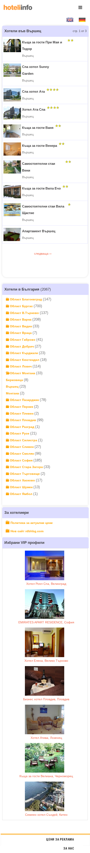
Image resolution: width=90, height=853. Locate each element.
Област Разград (22, 427)
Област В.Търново (24, 313)
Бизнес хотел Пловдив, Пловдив (46, 699)
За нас (68, 848)
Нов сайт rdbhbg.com (26, 531)
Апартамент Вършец (38, 231)
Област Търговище (25, 473)
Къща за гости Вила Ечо (41, 188)
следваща (41, 253)
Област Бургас (21, 306)
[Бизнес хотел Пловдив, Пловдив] (44, 681)
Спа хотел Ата (33, 91)
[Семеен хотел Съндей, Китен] (44, 796)
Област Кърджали (24, 353)
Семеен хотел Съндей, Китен (46, 814)
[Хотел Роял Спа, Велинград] (44, 565)
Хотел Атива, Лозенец (46, 738)
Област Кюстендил (24, 360)
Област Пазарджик (24, 400)
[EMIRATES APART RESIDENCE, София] (44, 604)
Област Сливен (22, 447)
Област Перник (21, 406)
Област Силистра (23, 440)
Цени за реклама (60, 839)
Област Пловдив (23, 420)
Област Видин (21, 326)
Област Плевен (21, 413)
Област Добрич (22, 346)
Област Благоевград (26, 299)
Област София (21, 460)
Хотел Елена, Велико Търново (46, 660)
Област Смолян (22, 453)
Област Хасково (22, 480)
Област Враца (21, 333)
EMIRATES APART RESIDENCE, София (46, 622)
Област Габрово (22, 339)
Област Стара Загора (26, 467)
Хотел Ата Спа (33, 109)
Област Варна (20, 319)
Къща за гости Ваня (38, 127)
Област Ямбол (21, 494)
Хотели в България (21, 289)
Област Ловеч (21, 366)
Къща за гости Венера (39, 145)
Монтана (13, 393)
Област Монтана (22, 373)
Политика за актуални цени (31, 523)
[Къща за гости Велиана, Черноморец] (44, 758)
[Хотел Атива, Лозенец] (44, 719)
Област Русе (19, 433)
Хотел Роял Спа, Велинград (46, 583)
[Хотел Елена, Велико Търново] (44, 642)
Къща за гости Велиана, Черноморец (46, 776)
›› (50, 253)
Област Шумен (21, 487)
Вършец (12, 386)
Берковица (15, 380)
